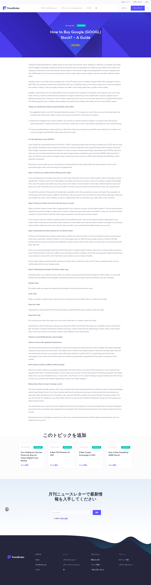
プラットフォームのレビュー (72, 8)
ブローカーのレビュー (49, 8)
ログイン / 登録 (124, 560)
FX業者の (61, 518)
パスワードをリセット (126, 565)
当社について (125, 2)
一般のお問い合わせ (97, 569)
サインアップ (137, 8)
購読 (96, 512)
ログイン (124, 8)
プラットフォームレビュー (71, 565)
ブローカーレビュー (69, 560)
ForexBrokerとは (40, 565)
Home (37, 560)
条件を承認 (64, 518)
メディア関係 (95, 565)
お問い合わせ (137, 2)
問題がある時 (95, 560)
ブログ (88, 8)
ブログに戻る (75, 45)
